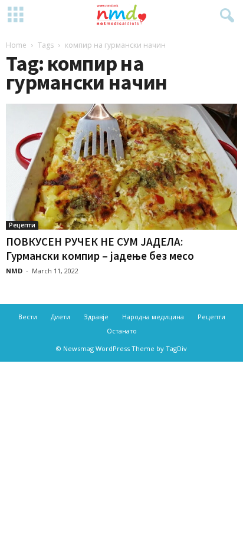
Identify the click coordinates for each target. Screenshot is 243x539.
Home (16, 45)
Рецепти (22, 225)
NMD (14, 270)
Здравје (96, 316)
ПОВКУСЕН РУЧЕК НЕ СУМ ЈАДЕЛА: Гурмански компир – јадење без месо (100, 248)
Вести (27, 316)
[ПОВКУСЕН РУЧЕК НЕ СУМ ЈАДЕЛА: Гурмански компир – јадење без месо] (121, 167)
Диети (60, 316)
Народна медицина (153, 316)
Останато (122, 330)
